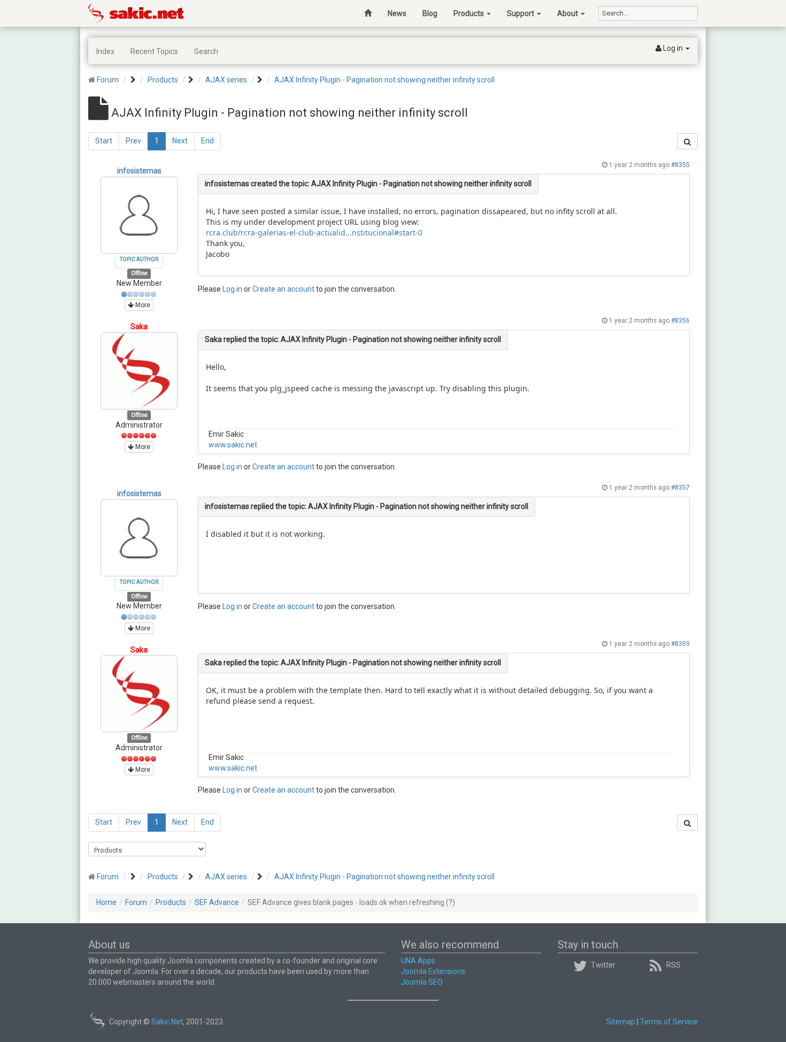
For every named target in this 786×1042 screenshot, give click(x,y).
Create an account (283, 289)
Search (206, 51)
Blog (429, 13)
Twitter (603, 965)
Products (469, 13)
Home (106, 902)
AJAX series (226, 79)
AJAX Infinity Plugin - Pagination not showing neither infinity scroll (384, 79)
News (397, 13)
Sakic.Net (167, 1021)
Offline (139, 273)
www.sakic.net (233, 444)
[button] (673, 48)
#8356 (680, 320)
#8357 (680, 487)
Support (521, 13)
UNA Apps (418, 960)
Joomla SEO (422, 982)
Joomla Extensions (433, 971)
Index (105, 51)
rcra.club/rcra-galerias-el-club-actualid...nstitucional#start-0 (314, 232)
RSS (673, 965)
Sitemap (620, 1021)
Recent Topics (154, 51)
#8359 (680, 644)
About (568, 13)
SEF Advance (217, 902)
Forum (108, 79)
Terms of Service (669, 1021)
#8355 (680, 165)
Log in (232, 289)
